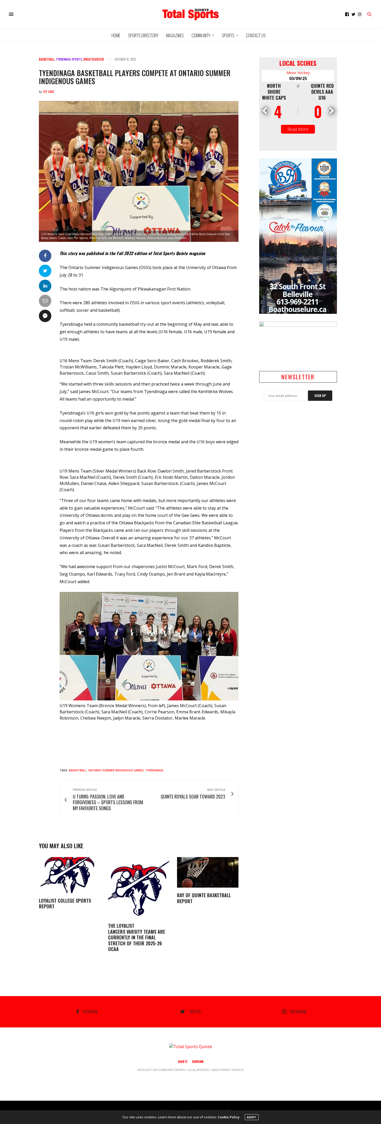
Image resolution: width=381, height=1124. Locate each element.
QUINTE (182, 1061)
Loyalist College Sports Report (65, 903)
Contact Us (256, 35)
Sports (228, 35)
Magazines (175, 35)
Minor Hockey (298, 72)
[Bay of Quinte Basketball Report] (207, 872)
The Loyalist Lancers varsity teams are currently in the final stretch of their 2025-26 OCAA (136, 937)
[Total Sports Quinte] (190, 14)
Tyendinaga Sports (69, 59)
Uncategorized (93, 59)
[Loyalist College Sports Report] (69, 875)
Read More (297, 129)
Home (115, 35)
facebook (90, 1011)
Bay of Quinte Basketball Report (204, 898)
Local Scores (297, 63)
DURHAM (197, 1061)
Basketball (46, 59)
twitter (195, 1011)
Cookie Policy (228, 1117)
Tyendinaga (154, 770)
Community (201, 35)
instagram (298, 1011)
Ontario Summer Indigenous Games (116, 770)
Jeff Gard (48, 92)
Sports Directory (143, 35)
